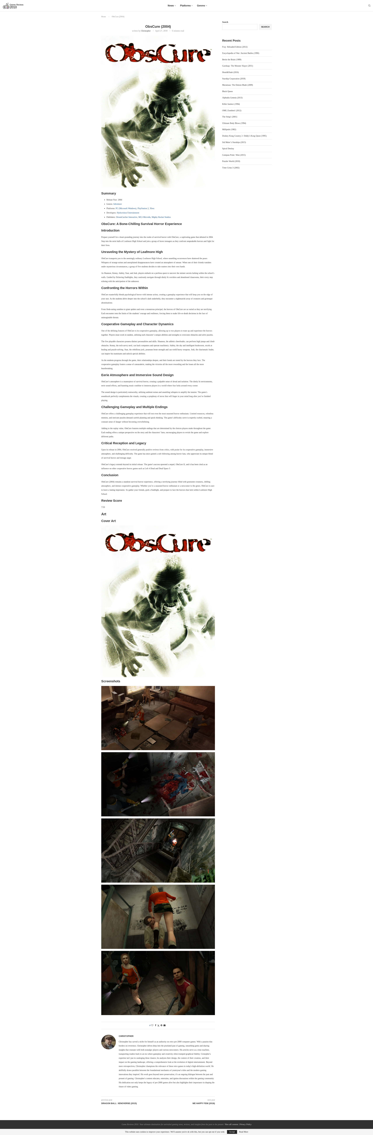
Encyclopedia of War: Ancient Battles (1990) (240, 53)
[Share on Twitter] (158, 1025)
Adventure (117, 204)
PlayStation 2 (143, 208)
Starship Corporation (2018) (234, 79)
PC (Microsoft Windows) (126, 208)
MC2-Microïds (144, 217)
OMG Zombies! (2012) (231, 110)
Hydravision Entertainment (128, 213)
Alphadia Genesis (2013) (232, 98)
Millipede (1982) (229, 129)
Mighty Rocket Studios (161, 217)
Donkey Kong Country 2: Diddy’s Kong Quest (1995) (244, 136)
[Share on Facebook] (155, 1025)
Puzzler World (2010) (231, 161)
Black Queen (227, 91)
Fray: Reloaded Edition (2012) (235, 47)
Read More (243, 1132)
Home (103, 16)
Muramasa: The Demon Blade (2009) (237, 85)
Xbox (152, 208)
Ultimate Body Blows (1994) (234, 123)
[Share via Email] (164, 1025)
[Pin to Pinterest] (161, 1025)
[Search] (369, 6)
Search (225, 22)
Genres (201, 5)
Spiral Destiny (228, 148)
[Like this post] (152, 1025)
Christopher (146, 31)
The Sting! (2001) (229, 117)
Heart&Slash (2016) (230, 72)
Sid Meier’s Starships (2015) (234, 142)
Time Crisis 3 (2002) (231, 168)
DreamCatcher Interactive (126, 217)
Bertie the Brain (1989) (231, 60)
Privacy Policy (245, 1124)
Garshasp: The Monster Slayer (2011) (237, 66)
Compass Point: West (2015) (234, 155)
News (171, 5)
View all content (231, 1124)
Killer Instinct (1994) (231, 104)
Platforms (185, 5)
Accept (232, 1132)
